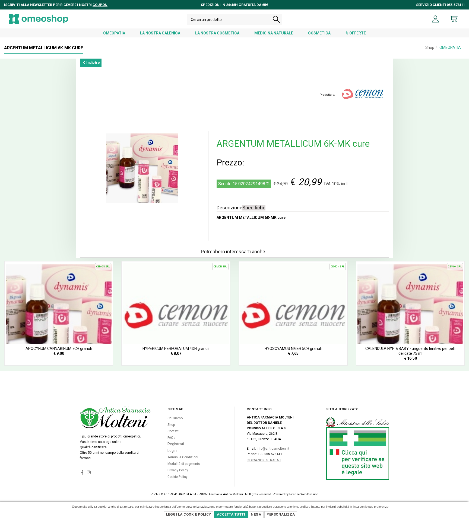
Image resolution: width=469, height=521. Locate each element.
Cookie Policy (177, 477)
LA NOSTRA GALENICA (160, 33)
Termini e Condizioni (182, 457)
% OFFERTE (356, 33)
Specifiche (253, 207)
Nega (256, 514)
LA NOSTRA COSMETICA (217, 33)
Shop (429, 47)
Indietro (92, 63)
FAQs (171, 438)
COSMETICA (319, 33)
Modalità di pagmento (183, 464)
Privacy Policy (177, 470)
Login (172, 450)
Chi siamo (175, 418)
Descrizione (229, 207)
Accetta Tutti (231, 514)
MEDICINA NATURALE (273, 33)
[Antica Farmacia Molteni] (38, 19)
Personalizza (281, 514)
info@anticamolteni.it (273, 448)
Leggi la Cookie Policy (188, 514)
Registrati (175, 444)
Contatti (173, 431)
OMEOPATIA (114, 33)
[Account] (435, 19)
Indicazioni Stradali (264, 460)
